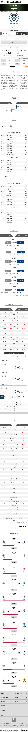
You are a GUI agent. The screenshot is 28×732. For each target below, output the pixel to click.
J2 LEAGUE (3, 707)
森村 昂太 (9, 199)
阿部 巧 (9, 188)
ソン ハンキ (10, 141)
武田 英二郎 (10, 190)
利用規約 (3, 723)
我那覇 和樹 (10, 154)
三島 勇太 (9, 195)
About (16, 701)
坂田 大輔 (9, 202)
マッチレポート (14, 42)
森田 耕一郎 (10, 135)
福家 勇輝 (9, 169)
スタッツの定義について (22, 522)
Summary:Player (5, 697)
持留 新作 (9, 150)
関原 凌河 (9, 145)
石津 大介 (9, 222)
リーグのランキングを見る (14, 353)
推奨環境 (7, 723)
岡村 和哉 (9, 146)
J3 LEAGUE (3, 710)
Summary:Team (18, 693)
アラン (8, 167)
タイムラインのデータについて (20, 295)
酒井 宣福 (9, 218)
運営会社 (19, 723)
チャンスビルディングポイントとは (19, 356)
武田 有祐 (9, 137)
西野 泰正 (9, 152)
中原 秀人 (9, 197)
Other (2, 715)
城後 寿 (9, 201)
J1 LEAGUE (3, 705)
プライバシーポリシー (13, 723)
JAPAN (16, 697)
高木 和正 (9, 148)
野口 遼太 (9, 162)
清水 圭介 (9, 186)
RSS (26, 66)
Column (3, 701)
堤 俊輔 (9, 191)
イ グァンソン (10, 193)
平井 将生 (9, 204)
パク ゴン (9, 214)
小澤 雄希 (9, 143)
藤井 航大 (9, 139)
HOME (1, 11)
